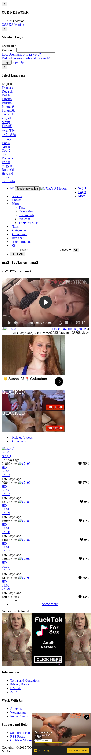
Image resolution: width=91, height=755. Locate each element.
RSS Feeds (17, 736)
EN (12, 188)
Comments (19, 441)
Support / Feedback (23, 732)
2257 (13, 692)
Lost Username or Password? (21, 54)
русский (8, 114)
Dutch (6, 95)
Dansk (6, 143)
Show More (50, 604)
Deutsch (7, 91)
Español (7, 99)
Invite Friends (19, 716)
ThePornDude (28, 222)
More (81, 196)
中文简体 (8, 130)
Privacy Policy (20, 684)
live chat (24, 219)
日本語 (7, 126)
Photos (16, 200)
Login (6, 62)
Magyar (7, 166)
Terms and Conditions (25, 680)
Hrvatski (7, 173)
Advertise (16, 708)
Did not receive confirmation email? (26, 58)
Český (6, 150)
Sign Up (18, 62)
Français (7, 87)
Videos (17, 196)
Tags (22, 207)
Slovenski (8, 181)
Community (26, 215)
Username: (9, 46)
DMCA (15, 688)
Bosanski (8, 169)
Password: (8, 50)
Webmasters (18, 712)
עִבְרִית (6, 122)
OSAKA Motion (13, 24)
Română (7, 158)
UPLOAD (17, 254)
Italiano (7, 103)
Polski (6, 162)
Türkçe (6, 139)
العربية (6, 118)
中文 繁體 (9, 135)
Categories (26, 211)
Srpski (6, 177)
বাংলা (4, 154)
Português (8, 106)
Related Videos (22, 437)
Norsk (6, 147)
